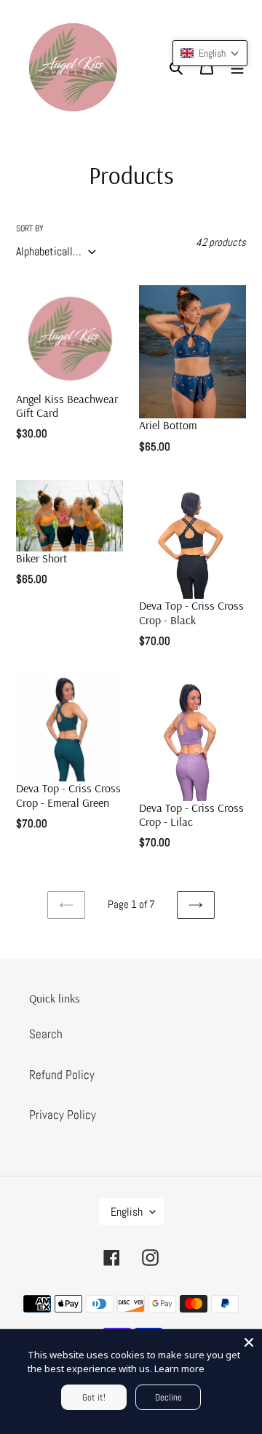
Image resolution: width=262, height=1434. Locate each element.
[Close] (249, 1342)
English (127, 1211)
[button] (210, 53)
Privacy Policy (62, 1115)
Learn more (179, 1368)
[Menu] (237, 67)
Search (46, 1034)
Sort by (30, 228)
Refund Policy (62, 1075)
